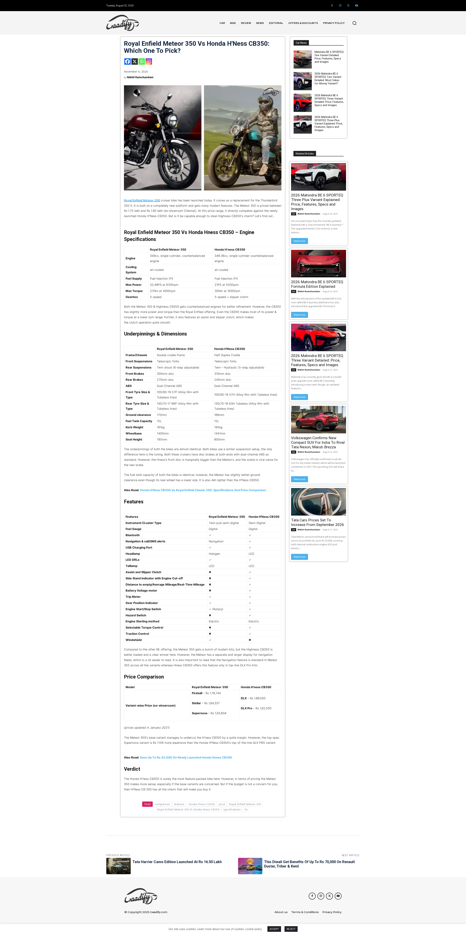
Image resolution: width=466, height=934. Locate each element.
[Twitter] (348, 5)
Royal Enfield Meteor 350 (142, 200)
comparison (162, 804)
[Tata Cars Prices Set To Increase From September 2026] (318, 502)
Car (293, 213)
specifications (232, 809)
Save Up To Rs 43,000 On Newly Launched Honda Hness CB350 (186, 757)
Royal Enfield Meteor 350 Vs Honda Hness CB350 (188, 809)
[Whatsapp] (142, 61)
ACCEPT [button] (274, 928)
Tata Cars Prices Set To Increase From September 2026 (317, 522)
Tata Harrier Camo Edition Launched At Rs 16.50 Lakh (177, 862)
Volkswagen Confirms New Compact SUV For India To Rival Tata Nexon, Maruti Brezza (318, 442)
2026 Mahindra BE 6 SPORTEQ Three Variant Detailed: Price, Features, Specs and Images (329, 100)
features (179, 804)
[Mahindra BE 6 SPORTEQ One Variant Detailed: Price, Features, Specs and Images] (303, 59)
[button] (354, 23)
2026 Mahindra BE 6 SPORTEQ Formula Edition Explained (317, 284)
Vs (246, 809)
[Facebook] (332, 5)
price (222, 804)
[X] (134, 61)
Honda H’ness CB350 (202, 804)
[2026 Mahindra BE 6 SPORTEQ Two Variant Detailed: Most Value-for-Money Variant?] (303, 81)
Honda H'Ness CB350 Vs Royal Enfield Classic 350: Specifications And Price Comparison (203, 490)
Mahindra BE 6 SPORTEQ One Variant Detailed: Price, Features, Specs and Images (329, 56)
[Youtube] (356, 5)
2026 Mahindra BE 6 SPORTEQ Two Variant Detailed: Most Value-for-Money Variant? (328, 78)
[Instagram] (340, 5)
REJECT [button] (291, 928)
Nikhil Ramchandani (140, 77)
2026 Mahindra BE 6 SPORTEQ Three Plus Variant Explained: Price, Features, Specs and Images (329, 123)
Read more (299, 241)
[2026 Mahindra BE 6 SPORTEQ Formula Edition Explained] (318, 263)
